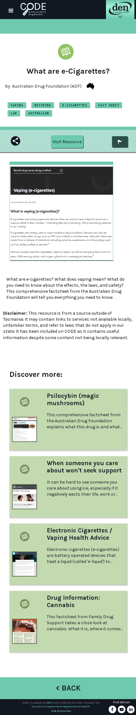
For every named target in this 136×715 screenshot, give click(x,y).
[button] (11, 9)
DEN (49, 702)
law (14, 113)
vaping (17, 105)
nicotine (42, 105)
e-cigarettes (74, 105)
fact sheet (108, 105)
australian (38, 113)
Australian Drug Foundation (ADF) (47, 86)
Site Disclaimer (61, 711)
